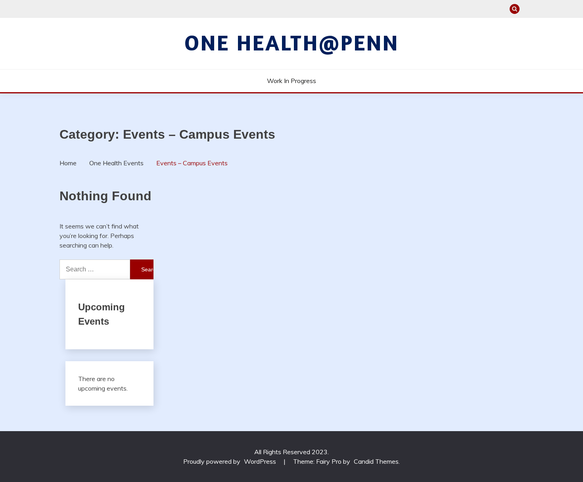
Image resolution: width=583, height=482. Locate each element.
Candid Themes (376, 461)
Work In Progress (291, 81)
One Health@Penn (291, 42)
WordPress (260, 461)
